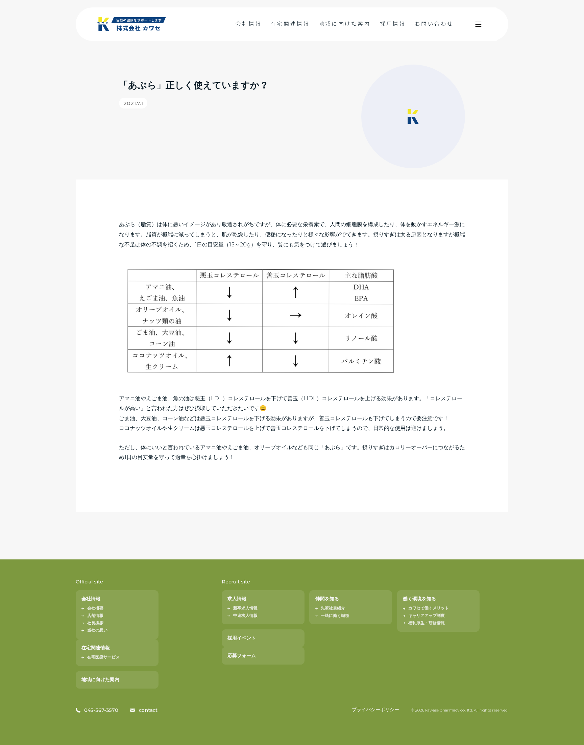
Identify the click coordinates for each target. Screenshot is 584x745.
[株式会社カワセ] (132, 24)
